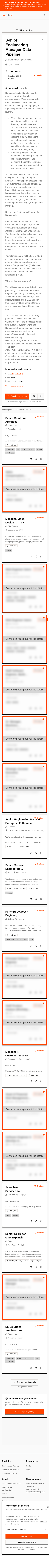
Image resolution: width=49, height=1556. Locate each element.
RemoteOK (16, 374)
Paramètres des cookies (26, 1549)
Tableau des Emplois (10, 1466)
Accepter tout (26, 1536)
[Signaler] (40, 396)
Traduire (38, 75)
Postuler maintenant (19, 396)
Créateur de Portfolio (10, 1470)
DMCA (4, 1494)
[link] (24, 438)
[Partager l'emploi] (36, 459)
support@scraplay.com (35, 1491)
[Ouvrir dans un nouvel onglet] (30, 459)
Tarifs (28, 1466)
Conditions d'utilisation (11, 1484)
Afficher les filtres (26, 30)
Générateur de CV (9, 1473)
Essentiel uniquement (27, 1542)
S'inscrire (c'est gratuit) (24, 1411)
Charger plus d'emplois (26, 1382)
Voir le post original (13, 386)
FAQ (28, 1470)
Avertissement (8, 1497)
